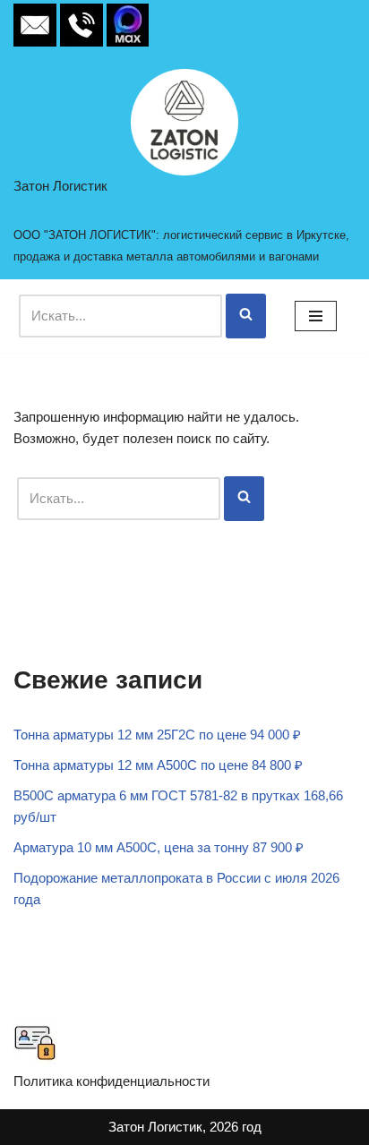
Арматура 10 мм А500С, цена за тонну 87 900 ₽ (158, 847)
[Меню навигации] (316, 316)
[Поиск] (246, 316)
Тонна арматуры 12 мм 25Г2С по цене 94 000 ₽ (157, 734)
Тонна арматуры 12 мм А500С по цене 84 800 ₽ (158, 765)
